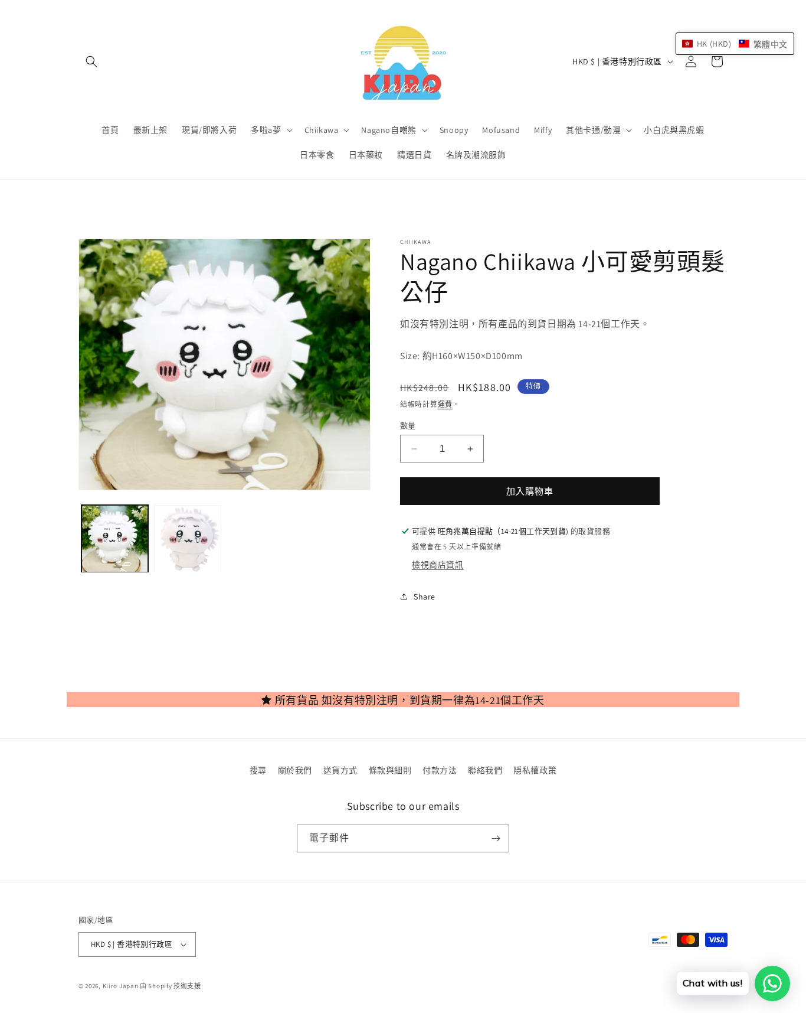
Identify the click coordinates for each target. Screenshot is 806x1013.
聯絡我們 (485, 770)
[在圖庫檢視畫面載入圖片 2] (187, 538)
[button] (91, 61)
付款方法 (439, 770)
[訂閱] (496, 838)
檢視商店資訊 (438, 564)
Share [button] (424, 596)
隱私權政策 (534, 770)
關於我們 (295, 770)
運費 (445, 404)
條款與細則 (390, 770)
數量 (408, 426)
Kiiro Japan (121, 986)
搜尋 (258, 770)
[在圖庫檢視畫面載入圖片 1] (114, 538)
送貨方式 (340, 770)
